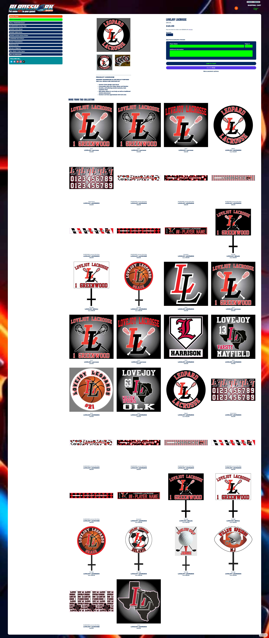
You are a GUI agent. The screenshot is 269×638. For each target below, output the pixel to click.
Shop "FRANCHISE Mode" (17, 22)
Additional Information (177, 49)
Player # (247, 43)
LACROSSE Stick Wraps (36, 39)
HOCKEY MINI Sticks (16, 32)
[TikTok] (23, 61)
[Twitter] (11, 61)
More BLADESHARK (36, 55)
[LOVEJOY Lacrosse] (104, 62)
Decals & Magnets (36, 48)
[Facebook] (14, 61)
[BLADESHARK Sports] (32, 8)
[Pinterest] (17, 61)
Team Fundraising (15, 19)
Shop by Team (14, 16)
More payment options (211, 71)
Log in (250, 2)
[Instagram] (20, 61)
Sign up (256, 2)
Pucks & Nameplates (36, 42)
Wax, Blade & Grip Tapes (36, 51)
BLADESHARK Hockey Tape (36, 26)
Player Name (174, 43)
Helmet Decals (14, 45)
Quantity (168, 32)
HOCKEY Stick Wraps (36, 29)
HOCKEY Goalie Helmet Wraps (19, 35)
